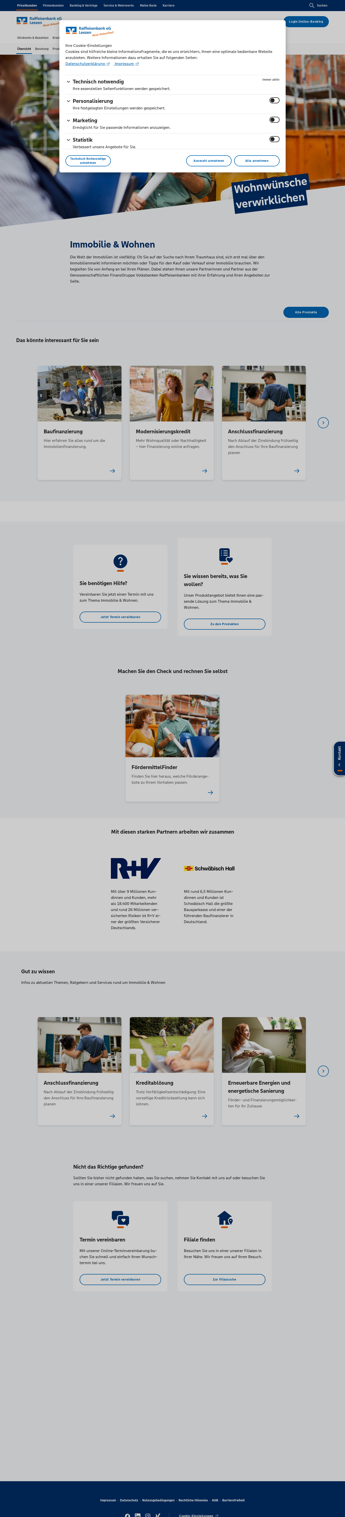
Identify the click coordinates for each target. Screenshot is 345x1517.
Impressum (124, 63)
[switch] (274, 100)
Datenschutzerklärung (85, 63)
